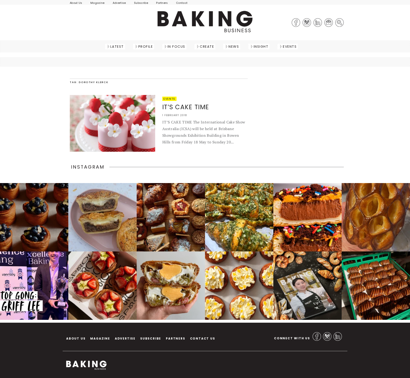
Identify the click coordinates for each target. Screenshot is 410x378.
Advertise (119, 3)
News (233, 46)
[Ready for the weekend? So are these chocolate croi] (376, 285)
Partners (162, 3)
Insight (261, 46)
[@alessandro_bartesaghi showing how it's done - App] (376, 217)
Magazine (97, 3)
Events (290, 46)
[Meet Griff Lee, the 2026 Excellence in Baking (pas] (34, 285)
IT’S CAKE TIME (185, 107)
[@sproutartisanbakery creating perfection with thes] (102, 285)
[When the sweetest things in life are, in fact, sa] (239, 217)
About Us (76, 3)
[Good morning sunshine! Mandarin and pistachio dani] (239, 285)
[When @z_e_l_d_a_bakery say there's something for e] (171, 217)
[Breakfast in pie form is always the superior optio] (171, 285)
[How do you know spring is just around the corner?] (34, 217)
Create (207, 46)
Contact (181, 3)
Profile (145, 46)
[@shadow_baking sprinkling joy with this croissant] (307, 217)
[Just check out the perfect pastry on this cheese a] (102, 217)
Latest (117, 46)
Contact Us (202, 338)
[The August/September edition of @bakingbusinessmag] (307, 285)
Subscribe (141, 3)
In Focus (176, 46)
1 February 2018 (174, 115)
